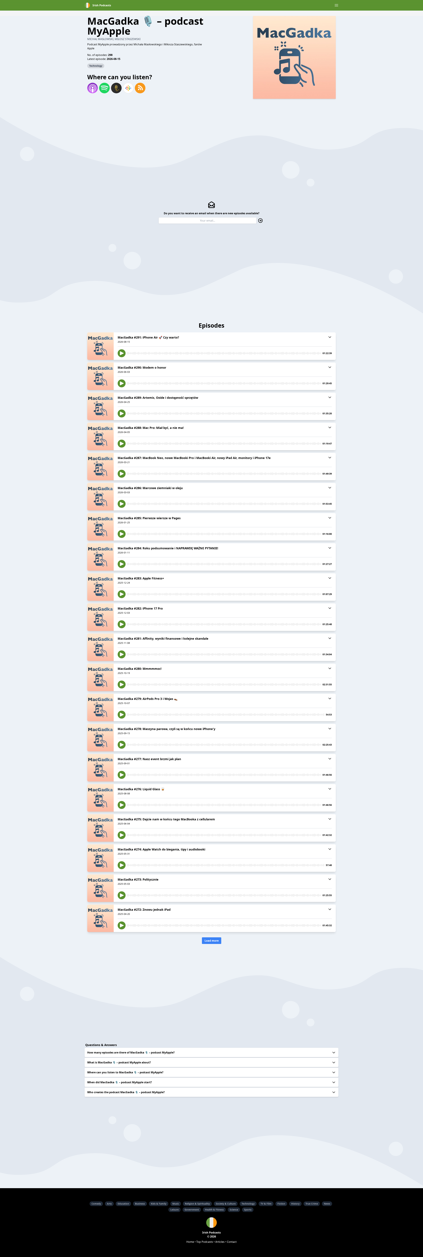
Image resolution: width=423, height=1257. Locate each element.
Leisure (174, 1209)
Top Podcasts (204, 1242)
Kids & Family (158, 1203)
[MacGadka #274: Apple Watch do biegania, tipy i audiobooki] (100, 858)
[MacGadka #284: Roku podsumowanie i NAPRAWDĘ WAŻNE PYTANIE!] (100, 557)
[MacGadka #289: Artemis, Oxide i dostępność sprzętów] (100, 406)
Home (190, 1242)
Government (192, 1209)
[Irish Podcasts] (211, 1222)
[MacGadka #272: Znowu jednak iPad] (100, 918)
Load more (212, 940)
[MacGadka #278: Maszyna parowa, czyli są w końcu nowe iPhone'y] (100, 737)
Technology (95, 65)
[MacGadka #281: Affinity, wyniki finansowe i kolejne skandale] (100, 647)
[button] (336, 5)
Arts (109, 1203)
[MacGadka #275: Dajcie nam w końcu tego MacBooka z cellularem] (100, 828)
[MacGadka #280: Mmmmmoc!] (100, 677)
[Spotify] (104, 88)
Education (123, 1203)
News (327, 1203)
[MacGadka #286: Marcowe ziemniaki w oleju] (100, 496)
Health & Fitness (214, 1209)
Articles (220, 1242)
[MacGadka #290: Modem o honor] (100, 376)
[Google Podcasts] (128, 88)
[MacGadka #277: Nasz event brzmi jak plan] (100, 767)
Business (140, 1203)
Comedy (96, 1203)
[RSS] (140, 88)
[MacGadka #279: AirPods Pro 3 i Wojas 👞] (100, 707)
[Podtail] (116, 88)
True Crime (312, 1203)
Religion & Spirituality (197, 1203)
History (295, 1203)
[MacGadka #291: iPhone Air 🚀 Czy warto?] (100, 346)
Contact (232, 1242)
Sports (247, 1209)
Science (234, 1209)
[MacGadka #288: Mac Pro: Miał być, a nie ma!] (100, 436)
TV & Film (266, 1203)
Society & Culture (226, 1203)
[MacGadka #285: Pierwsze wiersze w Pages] (100, 527)
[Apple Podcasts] (92, 88)
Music (175, 1203)
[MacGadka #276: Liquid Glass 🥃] (100, 798)
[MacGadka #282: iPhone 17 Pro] (100, 617)
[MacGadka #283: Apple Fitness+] (100, 587)
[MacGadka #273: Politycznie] (100, 888)
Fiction (281, 1203)
